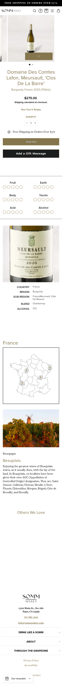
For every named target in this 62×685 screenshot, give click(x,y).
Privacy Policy (31, 660)
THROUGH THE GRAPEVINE (31, 651)
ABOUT (31, 642)
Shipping (19, 102)
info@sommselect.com (31, 623)
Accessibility (31, 665)
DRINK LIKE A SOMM (31, 632)
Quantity (31, 116)
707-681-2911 (31, 617)
